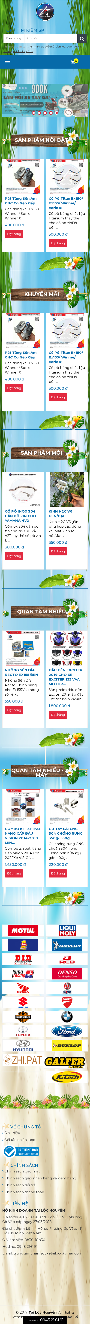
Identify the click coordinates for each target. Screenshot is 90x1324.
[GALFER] (64, 1062)
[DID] (23, 959)
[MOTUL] (23, 930)
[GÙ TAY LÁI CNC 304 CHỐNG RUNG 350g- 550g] (66, 806)
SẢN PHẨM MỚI (41, 453)
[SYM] (66, 988)
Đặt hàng (14, 234)
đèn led (60, 46)
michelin (19, 51)
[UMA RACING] (23, 973)
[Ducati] (66, 1002)
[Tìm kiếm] (82, 38)
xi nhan (35, 46)
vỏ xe (29, 51)
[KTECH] (66, 1077)
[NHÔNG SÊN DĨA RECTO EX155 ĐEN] (23, 648)
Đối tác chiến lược (19, 1139)
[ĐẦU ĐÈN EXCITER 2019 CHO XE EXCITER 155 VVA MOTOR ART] (66, 648)
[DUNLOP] (66, 1045)
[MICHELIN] (66, 945)
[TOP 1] (23, 945)
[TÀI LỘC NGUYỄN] (45, 11)
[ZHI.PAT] (23, 1060)
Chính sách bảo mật (21, 1171)
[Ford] (66, 1031)
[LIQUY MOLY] (66, 930)
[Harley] (23, 1017)
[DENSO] (66, 973)
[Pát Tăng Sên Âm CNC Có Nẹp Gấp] (23, 176)
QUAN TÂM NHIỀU (41, 611)
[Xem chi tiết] (73, 62)
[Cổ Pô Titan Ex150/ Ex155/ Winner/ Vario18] (66, 176)
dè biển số (47, 46)
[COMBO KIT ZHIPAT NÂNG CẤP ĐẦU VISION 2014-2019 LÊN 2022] (23, 806)
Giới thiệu (11, 1133)
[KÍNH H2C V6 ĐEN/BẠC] (66, 489)
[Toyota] (23, 1031)
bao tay (72, 46)
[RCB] (66, 959)
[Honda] (23, 988)
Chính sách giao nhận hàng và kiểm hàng (39, 1178)
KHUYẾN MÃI (41, 294)
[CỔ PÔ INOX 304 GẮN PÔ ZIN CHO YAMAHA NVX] (23, 489)
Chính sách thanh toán (23, 1192)
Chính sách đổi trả (19, 1185)
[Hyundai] (23, 1045)
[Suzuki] (23, 1002)
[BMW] (66, 1017)
